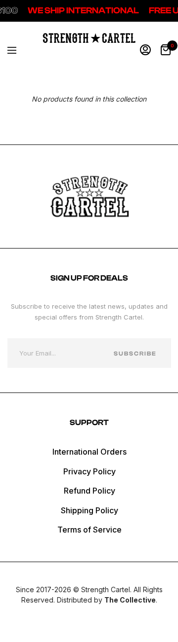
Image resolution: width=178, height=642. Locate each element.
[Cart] (166, 50)
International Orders (89, 452)
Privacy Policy (89, 471)
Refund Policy (89, 491)
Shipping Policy (89, 510)
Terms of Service (89, 530)
